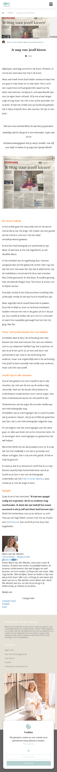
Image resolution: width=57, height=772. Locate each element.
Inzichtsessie (12, 522)
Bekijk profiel (23, 556)
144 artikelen (8, 556)
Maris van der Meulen (15, 42)
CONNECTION (9, 601)
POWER (6, 604)
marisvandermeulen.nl (35, 42)
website (8, 559)
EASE (4, 607)
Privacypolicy (28, 744)
